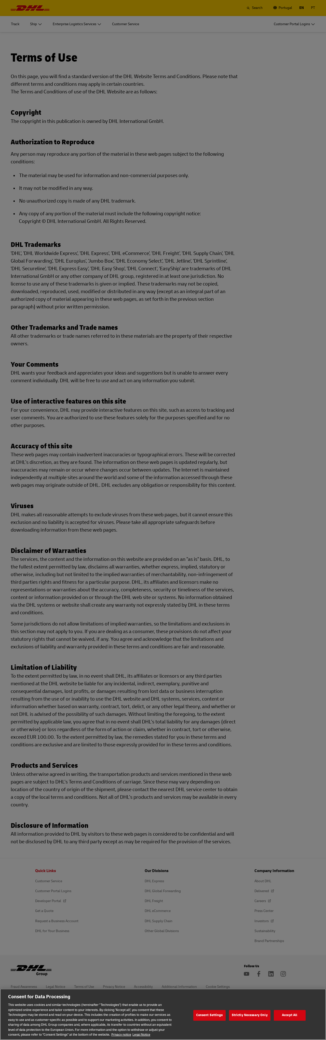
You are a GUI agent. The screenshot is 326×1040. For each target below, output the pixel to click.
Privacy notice (121, 1035)
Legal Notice (141, 1035)
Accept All (289, 1015)
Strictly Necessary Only (250, 1015)
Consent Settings (209, 1015)
